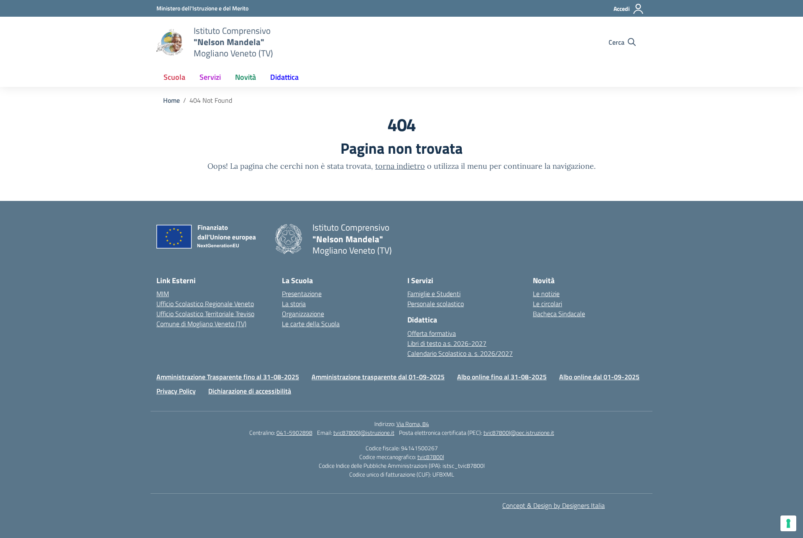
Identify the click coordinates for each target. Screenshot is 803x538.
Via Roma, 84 (412, 423)
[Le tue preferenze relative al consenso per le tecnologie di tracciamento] (788, 523)
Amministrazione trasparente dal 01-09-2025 (378, 377)
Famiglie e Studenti (433, 294)
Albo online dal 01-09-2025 (599, 377)
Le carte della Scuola (311, 324)
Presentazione (302, 294)
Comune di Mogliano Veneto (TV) (201, 324)
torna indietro (400, 166)
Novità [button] (245, 77)
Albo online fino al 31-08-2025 (502, 377)
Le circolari (547, 304)
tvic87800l (430, 456)
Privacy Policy (176, 391)
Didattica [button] (284, 77)
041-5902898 (294, 432)
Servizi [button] (210, 77)
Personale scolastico (435, 304)
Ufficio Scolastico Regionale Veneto (205, 304)
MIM (162, 294)
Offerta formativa (431, 333)
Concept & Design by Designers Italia (553, 505)
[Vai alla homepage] (169, 42)
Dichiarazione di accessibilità (249, 391)
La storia (294, 304)
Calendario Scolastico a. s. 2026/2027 (460, 353)
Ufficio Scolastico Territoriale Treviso (205, 314)
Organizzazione (303, 314)
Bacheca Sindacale (559, 314)
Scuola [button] (174, 77)
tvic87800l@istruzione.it (363, 432)
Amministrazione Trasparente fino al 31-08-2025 (227, 377)
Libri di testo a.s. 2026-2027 (446, 343)
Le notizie (546, 294)
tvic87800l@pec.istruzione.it (518, 432)
